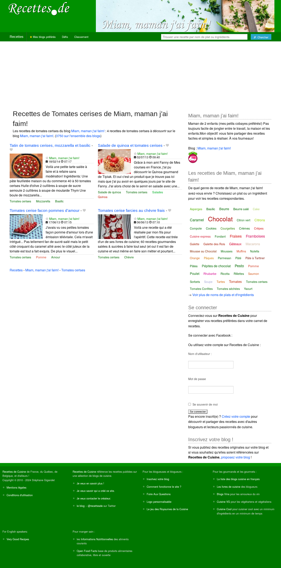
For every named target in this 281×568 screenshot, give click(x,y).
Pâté (238, 258)
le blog (81, 506)
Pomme (41, 257)
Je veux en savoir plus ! (90, 483)
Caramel (197, 219)
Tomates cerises (20, 201)
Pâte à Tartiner (255, 258)
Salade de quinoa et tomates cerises (130, 145)
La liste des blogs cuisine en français (238, 479)
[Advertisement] (140, 73)
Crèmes (244, 228)
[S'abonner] (47, 158)
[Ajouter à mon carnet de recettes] (11, 150)
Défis (65, 37)
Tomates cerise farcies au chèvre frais (131, 210)
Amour (55, 257)
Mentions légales (16, 487)
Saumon (253, 274)
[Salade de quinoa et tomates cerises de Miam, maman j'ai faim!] (114, 161)
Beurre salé (241, 209)
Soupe (208, 282)
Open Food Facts (87, 551)
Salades (157, 192)
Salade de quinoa (109, 192)
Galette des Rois (214, 244)
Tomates (235, 281)
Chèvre (129, 257)
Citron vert (243, 220)
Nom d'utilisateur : (200, 354)
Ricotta (225, 274)
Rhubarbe (209, 274)
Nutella (254, 251)
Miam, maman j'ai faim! (88, 130)
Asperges (196, 209)
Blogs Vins (223, 494)
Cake (256, 209)
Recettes (16, 37)
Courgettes (228, 228)
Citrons (259, 220)
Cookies (211, 228)
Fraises (236, 236)
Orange (195, 258)
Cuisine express (200, 236)
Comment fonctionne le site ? (164, 487)
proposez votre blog (235, 457)
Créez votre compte (236, 416)
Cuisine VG (223, 502)
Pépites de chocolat (216, 266)
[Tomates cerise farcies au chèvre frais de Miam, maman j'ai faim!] (114, 226)
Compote (196, 228)
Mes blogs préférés (44, 37)
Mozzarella (43, 201)
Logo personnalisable (159, 502)
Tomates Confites (201, 289)
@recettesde (95, 506)
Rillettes (239, 274)
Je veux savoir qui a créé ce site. (96, 491)
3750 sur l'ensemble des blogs (78, 135)
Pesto (239, 265)
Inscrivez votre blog (158, 479)
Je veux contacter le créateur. (94, 498)
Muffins (241, 251)
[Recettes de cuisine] (39, 8)
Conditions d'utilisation (20, 495)
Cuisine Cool (224, 509)
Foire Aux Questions (159, 494)
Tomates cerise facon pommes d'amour (44, 210)
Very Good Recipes (18, 539)
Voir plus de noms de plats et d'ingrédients (223, 294)
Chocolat (220, 218)
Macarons (253, 243)
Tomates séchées (228, 289)
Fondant (220, 236)
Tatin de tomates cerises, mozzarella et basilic (50, 145)
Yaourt (248, 289)
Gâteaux (235, 243)
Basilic (59, 201)
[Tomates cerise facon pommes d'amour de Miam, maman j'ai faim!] (26, 226)
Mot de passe (197, 379)
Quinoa (102, 197)
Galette (194, 244)
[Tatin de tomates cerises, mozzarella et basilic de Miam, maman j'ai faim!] (26, 165)
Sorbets (195, 282)
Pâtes (194, 266)
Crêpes (259, 228)
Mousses (226, 251)
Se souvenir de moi (205, 404)
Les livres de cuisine (228, 487)
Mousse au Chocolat (203, 251)
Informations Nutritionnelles (97, 539)
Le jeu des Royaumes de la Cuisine (167, 509)
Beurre (224, 208)
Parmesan (224, 258)
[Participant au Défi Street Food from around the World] (192, 156)
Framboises (255, 236)
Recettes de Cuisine (14, 472)
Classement (81, 37)
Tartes (221, 282)
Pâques (209, 258)
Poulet (194, 273)
